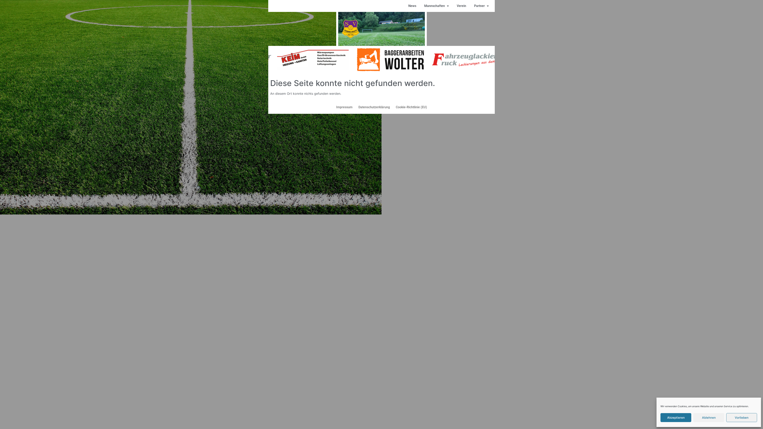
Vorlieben (741, 417)
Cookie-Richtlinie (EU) (411, 107)
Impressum (344, 107)
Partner (479, 6)
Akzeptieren (676, 417)
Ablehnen (709, 417)
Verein (461, 6)
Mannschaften (434, 6)
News (412, 6)
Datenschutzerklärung (374, 107)
